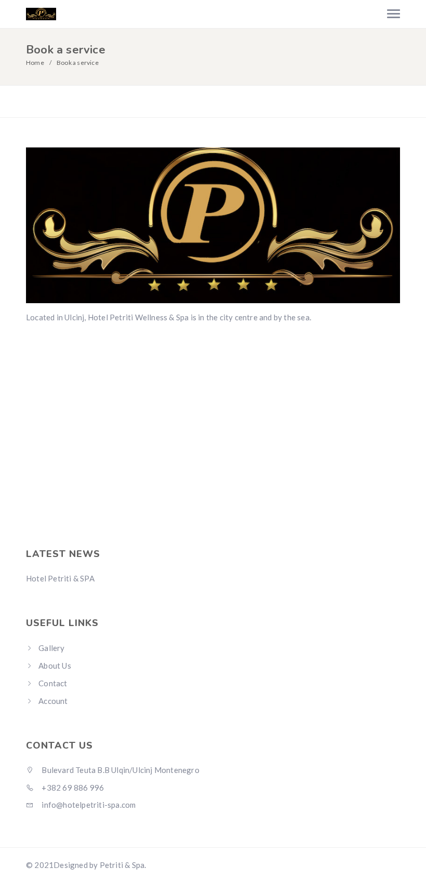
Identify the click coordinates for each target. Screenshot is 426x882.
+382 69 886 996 (72, 787)
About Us (54, 665)
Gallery (51, 648)
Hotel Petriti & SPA (60, 578)
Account (53, 700)
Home (35, 62)
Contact (52, 683)
